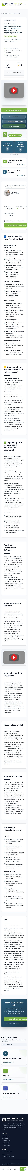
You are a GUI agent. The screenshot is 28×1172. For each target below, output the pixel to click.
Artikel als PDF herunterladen (15, 1024)
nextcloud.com (10, 221)
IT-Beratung (5, 1138)
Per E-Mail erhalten (16, 135)
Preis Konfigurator (15, 72)
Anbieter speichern (15, 110)
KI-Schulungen (6, 1143)
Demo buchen (15, 116)
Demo (23, 1169)
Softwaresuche (6, 1136)
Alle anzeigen (6, 1044)
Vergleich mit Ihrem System (15, 121)
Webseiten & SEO (6, 1140)
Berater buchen (15, 126)
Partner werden (6, 1145)
